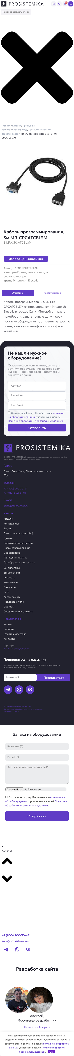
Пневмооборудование (17, 547)
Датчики (8, 538)
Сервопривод (19, 129)
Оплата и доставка (15, 634)
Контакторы (11, 582)
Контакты (9, 638)
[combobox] (16, 12)
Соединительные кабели (18, 543)
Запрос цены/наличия (26, 259)
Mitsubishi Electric (25, 280)
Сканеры (9, 606)
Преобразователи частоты (19, 562)
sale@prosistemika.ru (16, 505)
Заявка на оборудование (16, 648)
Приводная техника (15, 557)
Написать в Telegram (37, 1027)
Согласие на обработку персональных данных (23, 709)
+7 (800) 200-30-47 (15, 488)
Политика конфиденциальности (17, 706)
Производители (15, 892)
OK (51, 1051)
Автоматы (9, 577)
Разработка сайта (11, 711)
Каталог (16, 125)
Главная (6, 125)
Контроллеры (12, 523)
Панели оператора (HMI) (18, 533)
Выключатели (12, 572)
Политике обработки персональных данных (35, 420)
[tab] (18, 293)
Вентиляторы (12, 567)
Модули (8, 518)
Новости (9, 629)
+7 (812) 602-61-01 (15, 492)
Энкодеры (10, 587)
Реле (7, 592)
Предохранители (14, 601)
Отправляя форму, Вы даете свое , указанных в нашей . (36, 417)
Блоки (7, 528)
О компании (12, 899)
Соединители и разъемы (18, 611)
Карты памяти (12, 597)
